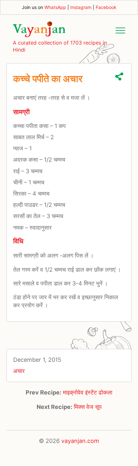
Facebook (106, 7)
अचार (19, 371)
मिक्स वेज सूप (88, 406)
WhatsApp (55, 7)
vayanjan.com (80, 440)
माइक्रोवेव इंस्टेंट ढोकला (87, 392)
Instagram (80, 7)
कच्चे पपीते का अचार (47, 78)
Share (119, 76)
